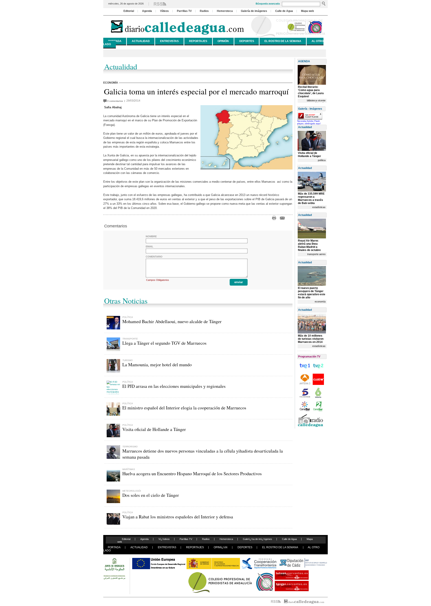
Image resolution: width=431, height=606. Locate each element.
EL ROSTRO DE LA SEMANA (282, 41)
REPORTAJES (198, 41)
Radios (204, 11)
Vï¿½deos (164, 539)
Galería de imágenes (254, 11)
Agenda (147, 11)
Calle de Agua (284, 11)
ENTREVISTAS (169, 41)
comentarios (116, 101)
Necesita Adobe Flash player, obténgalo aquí (309, 122)
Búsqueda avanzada (268, 3)
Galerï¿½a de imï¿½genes (257, 539)
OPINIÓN (223, 41)
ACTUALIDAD (141, 41)
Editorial (128, 11)
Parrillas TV (184, 11)
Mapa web (307, 11)
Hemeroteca (225, 11)
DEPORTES (246, 41)
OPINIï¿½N (220, 547)
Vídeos (164, 11)
